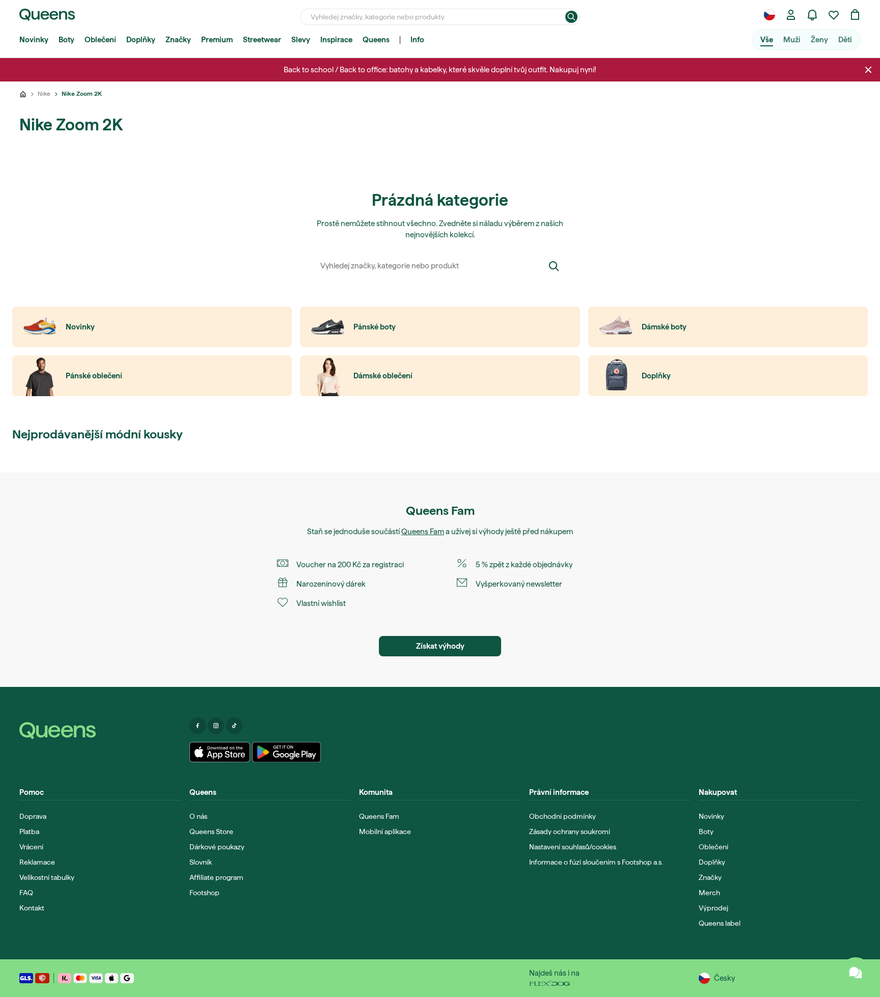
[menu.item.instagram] (216, 725)
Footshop (204, 893)
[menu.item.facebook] (197, 725)
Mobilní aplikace (385, 831)
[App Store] (220, 752)
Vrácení (31, 847)
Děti (845, 39)
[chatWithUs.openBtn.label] (855, 972)
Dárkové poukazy (216, 847)
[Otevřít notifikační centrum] (812, 14)
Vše (766, 39)
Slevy (300, 39)
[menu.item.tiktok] (234, 725)
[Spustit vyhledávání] (571, 17)
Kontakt (31, 908)
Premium (217, 39)
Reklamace (37, 862)
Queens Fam (422, 531)
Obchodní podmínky (562, 816)
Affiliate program (216, 877)
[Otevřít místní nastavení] (769, 14)
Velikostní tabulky (46, 877)
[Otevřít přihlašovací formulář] (790, 14)
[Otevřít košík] (855, 14)
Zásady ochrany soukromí (569, 831)
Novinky (33, 39)
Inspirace (336, 39)
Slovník (200, 862)
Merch (709, 893)
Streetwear (262, 39)
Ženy (819, 39)
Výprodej (713, 908)
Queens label (719, 923)
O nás (198, 816)
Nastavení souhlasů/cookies (572, 847)
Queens (376, 39)
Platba (29, 831)
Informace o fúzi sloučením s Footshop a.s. (596, 862)
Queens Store (211, 831)
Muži (792, 39)
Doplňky (140, 39)
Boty (66, 39)
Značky (178, 39)
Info (417, 39)
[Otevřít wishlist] (833, 14)
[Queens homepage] (47, 14)
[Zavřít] (868, 69)
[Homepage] (100, 730)
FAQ (26, 893)
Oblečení (100, 39)
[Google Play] (286, 752)
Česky (724, 978)
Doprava (32, 816)
